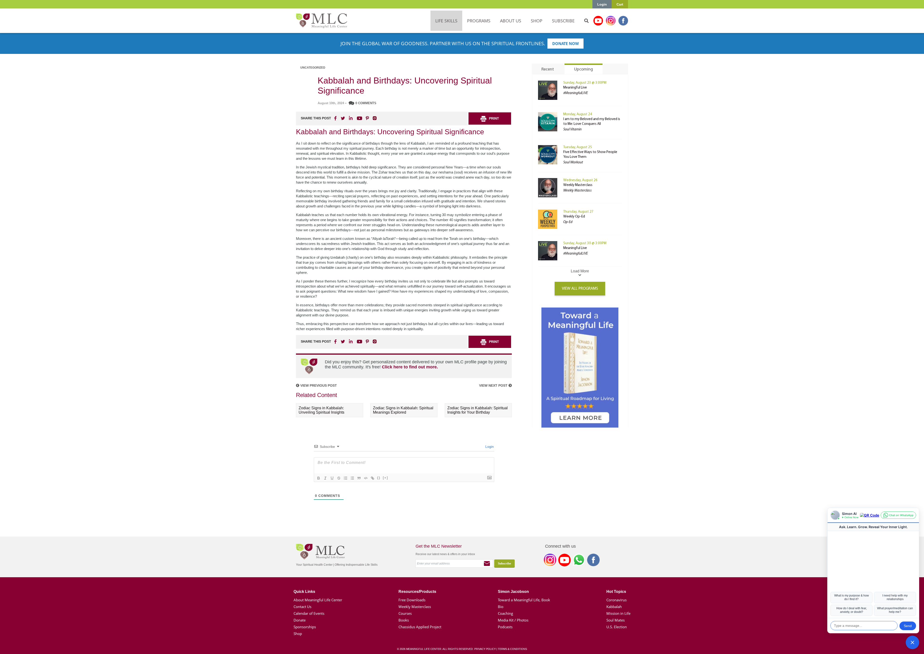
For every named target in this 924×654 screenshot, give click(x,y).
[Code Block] (365, 478)
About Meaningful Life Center (318, 599)
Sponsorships (305, 626)
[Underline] (332, 478)
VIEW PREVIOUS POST (318, 385)
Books (403, 620)
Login (602, 4)
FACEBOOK (336, 118)
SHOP (536, 21)
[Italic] (325, 478)
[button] (912, 642)
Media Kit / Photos (513, 620)
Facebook (623, 21)
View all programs (580, 289)
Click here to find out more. (410, 367)
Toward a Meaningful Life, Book (524, 599)
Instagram (611, 21)
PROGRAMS (478, 21)
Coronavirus (616, 599)
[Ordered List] (345, 478)
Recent (547, 69)
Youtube (598, 21)
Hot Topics (616, 592)
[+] (385, 478)
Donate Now (565, 43)
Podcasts (505, 626)
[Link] (372, 478)
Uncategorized (312, 67)
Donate (300, 620)
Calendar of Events (309, 613)
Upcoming (583, 69)
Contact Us (302, 606)
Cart (619, 4)
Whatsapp (579, 561)
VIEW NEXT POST (493, 385)
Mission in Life (618, 613)
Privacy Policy (485, 649)
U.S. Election (616, 626)
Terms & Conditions (512, 649)
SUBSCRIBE (563, 21)
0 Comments (365, 103)
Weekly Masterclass (577, 185)
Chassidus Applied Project (419, 626)
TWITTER (343, 118)
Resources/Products (417, 592)
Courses (405, 613)
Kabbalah (614, 606)
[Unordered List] (352, 478)
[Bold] (318, 478)
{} (378, 478)
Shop (298, 633)
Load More (580, 271)
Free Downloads (411, 599)
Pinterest (367, 118)
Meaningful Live (575, 88)
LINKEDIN (350, 118)
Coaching (505, 613)
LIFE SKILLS (446, 21)
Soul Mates (615, 620)
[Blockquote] (359, 478)
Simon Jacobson (513, 592)
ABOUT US (510, 21)
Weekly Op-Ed (574, 216)
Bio (500, 606)
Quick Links (304, 592)
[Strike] (338, 478)
